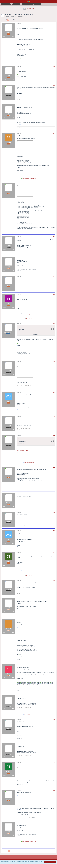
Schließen (54, 862)
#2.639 (54, 790)
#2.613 (54, 85)
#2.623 (54, 392)
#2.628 (54, 512)
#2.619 (54, 276)
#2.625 (54, 435)
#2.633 (54, 619)
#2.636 (54, 719)
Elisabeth (7, 16)
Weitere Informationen (48, 862)
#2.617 (54, 236)
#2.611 (54, 23)
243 (14, 19)
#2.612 (54, 66)
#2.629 (54, 530)
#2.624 (54, 416)
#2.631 (54, 580)
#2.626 (54, 467)
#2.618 (54, 257)
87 (6, 19)
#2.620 (54, 294)
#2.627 (54, 493)
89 (11, 850)
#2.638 (54, 762)
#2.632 (54, 598)
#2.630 (54, 552)
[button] (1, 1)
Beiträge (4, 36)
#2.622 (54, 361)
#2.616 (54, 183)
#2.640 (54, 822)
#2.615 (54, 133)
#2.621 (54, 323)
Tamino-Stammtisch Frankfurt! (22, 450)
